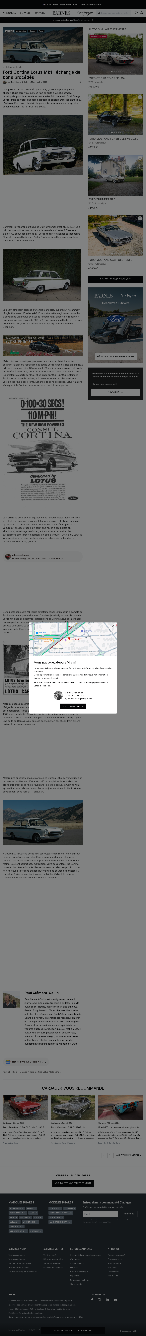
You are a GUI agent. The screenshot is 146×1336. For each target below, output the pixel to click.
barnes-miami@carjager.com (80, 698)
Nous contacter (72, 706)
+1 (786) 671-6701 (76, 695)
